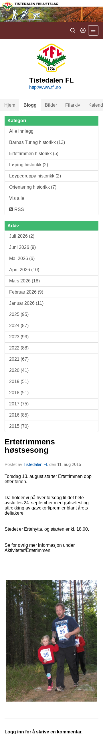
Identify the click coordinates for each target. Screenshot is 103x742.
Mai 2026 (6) (22, 258)
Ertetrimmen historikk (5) (33, 153)
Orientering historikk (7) (32, 187)
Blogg (30, 105)
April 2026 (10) (24, 269)
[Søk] (73, 30)
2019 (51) (19, 381)
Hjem (9, 105)
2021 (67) (19, 359)
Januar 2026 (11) (26, 303)
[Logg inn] (83, 30)
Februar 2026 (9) (26, 292)
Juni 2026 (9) (22, 247)
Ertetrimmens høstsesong (30, 446)
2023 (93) (19, 336)
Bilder (51, 105)
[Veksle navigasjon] (93, 30)
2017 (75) (19, 403)
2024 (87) (19, 325)
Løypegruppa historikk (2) (35, 175)
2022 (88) (19, 347)
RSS (18, 209)
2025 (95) (19, 314)
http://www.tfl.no (45, 87)
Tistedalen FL (35, 464)
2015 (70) (19, 426)
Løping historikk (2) (28, 164)
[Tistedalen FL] (51, 11)
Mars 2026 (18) (24, 280)
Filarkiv (72, 105)
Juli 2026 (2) (21, 236)
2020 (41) (19, 370)
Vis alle (16, 198)
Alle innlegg (21, 131)
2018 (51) (19, 392)
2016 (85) (19, 415)
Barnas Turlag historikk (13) (37, 142)
